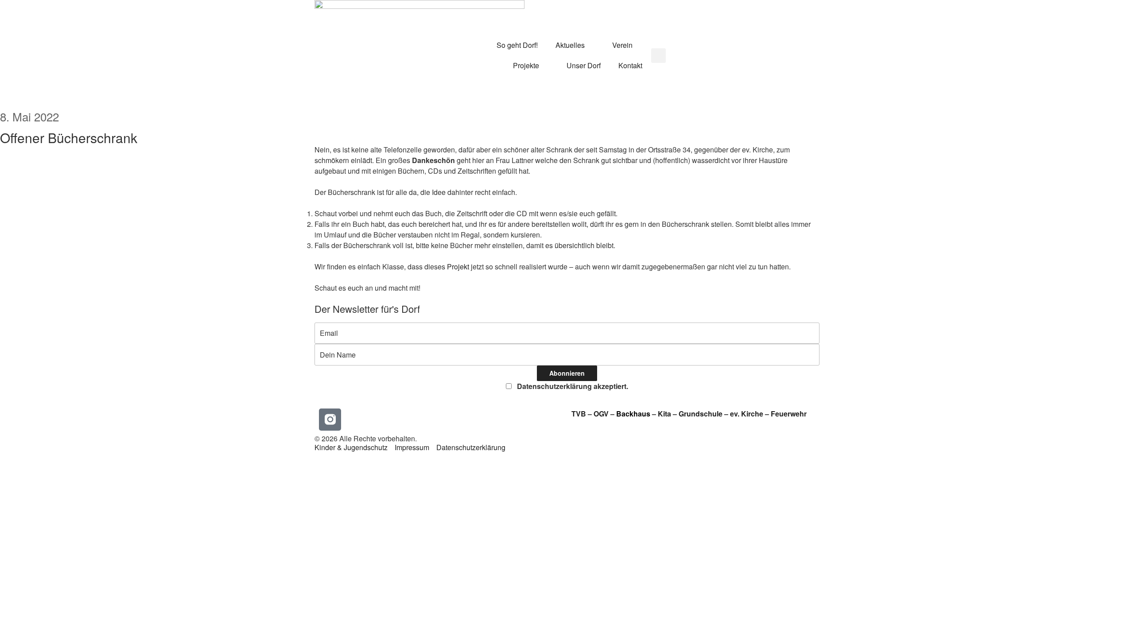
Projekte (526, 65)
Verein (622, 45)
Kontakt (630, 65)
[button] (658, 55)
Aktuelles (570, 45)
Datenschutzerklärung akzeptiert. (571, 386)
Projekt (458, 266)
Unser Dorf (584, 65)
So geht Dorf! (517, 45)
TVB (578, 413)
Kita (665, 413)
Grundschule (700, 413)
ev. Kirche (746, 413)
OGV (601, 413)
